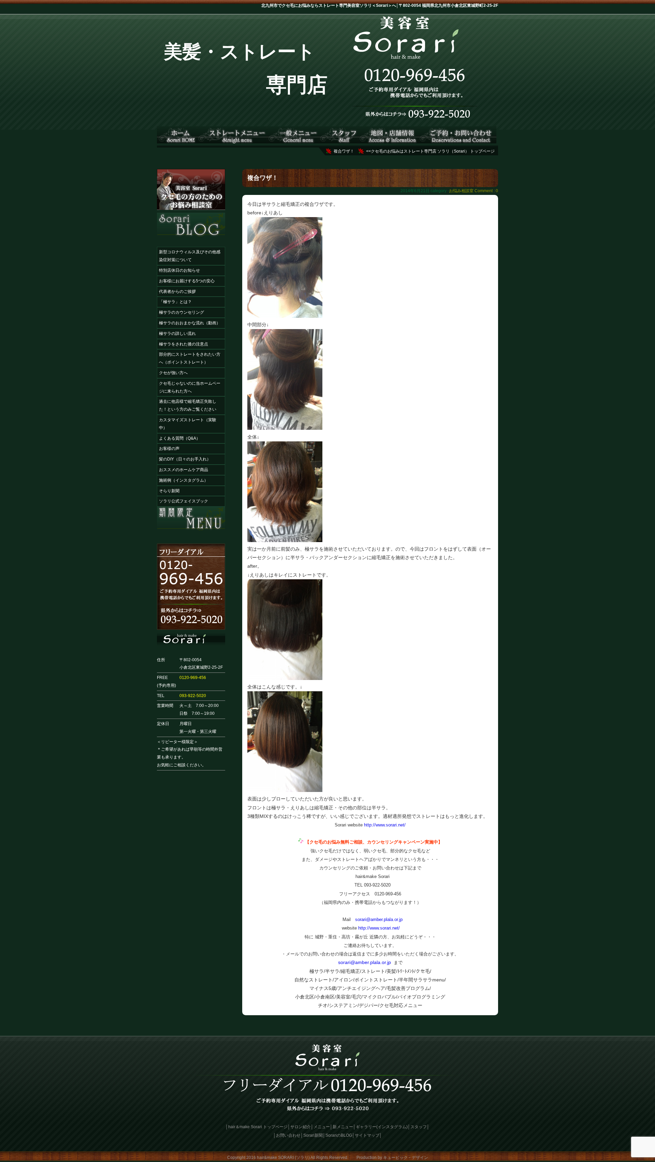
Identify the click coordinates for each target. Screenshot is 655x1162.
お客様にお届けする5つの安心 (187, 281)
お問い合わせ (288, 1135)
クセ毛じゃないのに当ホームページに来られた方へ (189, 387)
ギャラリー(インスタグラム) (382, 1126)
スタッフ (418, 1126)
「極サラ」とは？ (175, 301)
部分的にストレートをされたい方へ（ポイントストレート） (189, 358)
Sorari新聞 (313, 1135)
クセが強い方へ (173, 372)
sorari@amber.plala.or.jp (379, 919)
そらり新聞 (169, 490)
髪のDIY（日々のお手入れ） (185, 459)
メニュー (322, 1126)
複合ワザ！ (344, 151)
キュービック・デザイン (405, 1157)
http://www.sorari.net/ (385, 824)
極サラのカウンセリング (181, 312)
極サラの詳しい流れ (177, 333)
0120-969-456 (192, 677)
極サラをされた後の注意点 (183, 344)
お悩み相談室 (461, 190)
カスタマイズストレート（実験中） (187, 423)
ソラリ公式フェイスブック (183, 501)
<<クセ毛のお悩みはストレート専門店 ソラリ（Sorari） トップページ (430, 151)
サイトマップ (367, 1135)
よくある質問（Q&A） (179, 438)
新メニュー (343, 1126)
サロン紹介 (300, 1126)
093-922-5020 (192, 695)
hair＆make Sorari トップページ (258, 1126)
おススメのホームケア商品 (183, 469)
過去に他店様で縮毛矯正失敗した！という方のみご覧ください (187, 405)
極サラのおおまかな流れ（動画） (189, 323)
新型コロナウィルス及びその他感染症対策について (189, 256)
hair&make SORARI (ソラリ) (283, 1157)
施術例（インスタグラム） (183, 480)
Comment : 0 (486, 190)
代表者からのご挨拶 (177, 291)
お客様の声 (169, 448)
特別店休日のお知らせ (179, 270)
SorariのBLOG (338, 1135)
